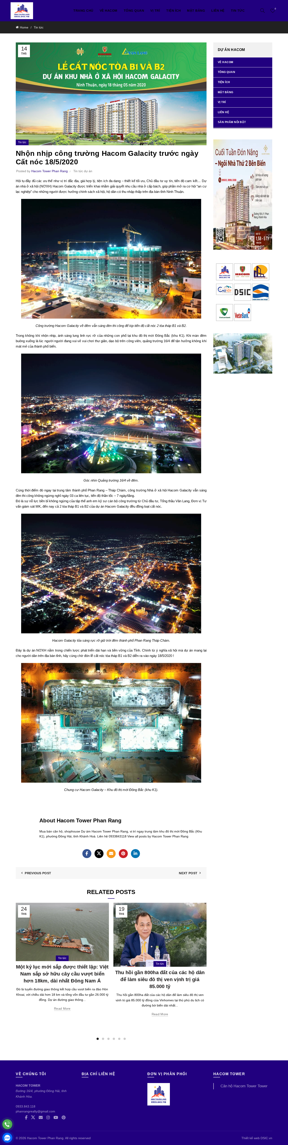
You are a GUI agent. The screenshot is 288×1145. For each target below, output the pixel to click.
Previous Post (38, 873)
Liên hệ (218, 10)
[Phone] (7, 1124)
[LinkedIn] (135, 853)
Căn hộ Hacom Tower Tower (244, 1086)
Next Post (188, 873)
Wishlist (275, 8)
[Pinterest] (123, 853)
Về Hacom (108, 10)
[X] (99, 853)
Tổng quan (134, 10)
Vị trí (222, 102)
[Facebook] (86, 853)
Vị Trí (155, 10)
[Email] (111, 853)
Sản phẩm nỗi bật (232, 122)
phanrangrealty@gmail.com (35, 1111)
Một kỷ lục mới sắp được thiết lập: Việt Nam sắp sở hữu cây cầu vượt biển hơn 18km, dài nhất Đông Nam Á (62, 974)
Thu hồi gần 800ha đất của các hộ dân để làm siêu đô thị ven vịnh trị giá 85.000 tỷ (160, 979)
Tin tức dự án (82, 171)
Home (24, 27)
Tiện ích (173, 10)
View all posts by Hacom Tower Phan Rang (157, 836)
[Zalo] (7, 1138)
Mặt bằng (196, 10)
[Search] (262, 10)
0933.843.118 (25, 1106)
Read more (62, 1008)
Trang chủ (83, 10)
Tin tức (238, 10)
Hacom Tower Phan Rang (45, 1138)
